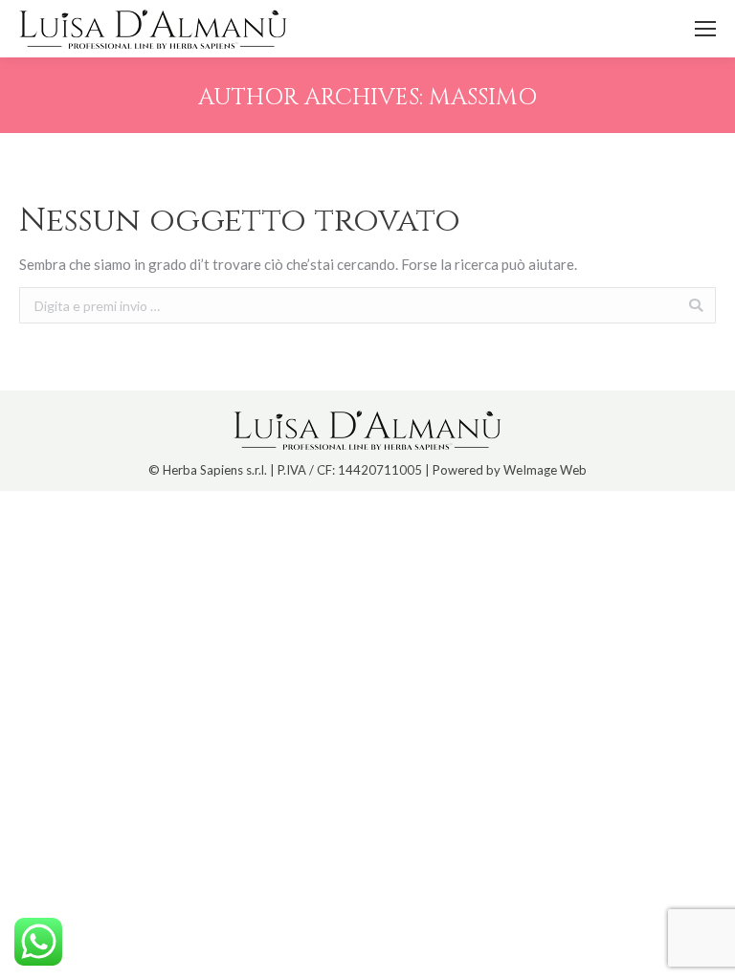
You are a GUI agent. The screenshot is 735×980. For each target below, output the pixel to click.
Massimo (483, 97)
